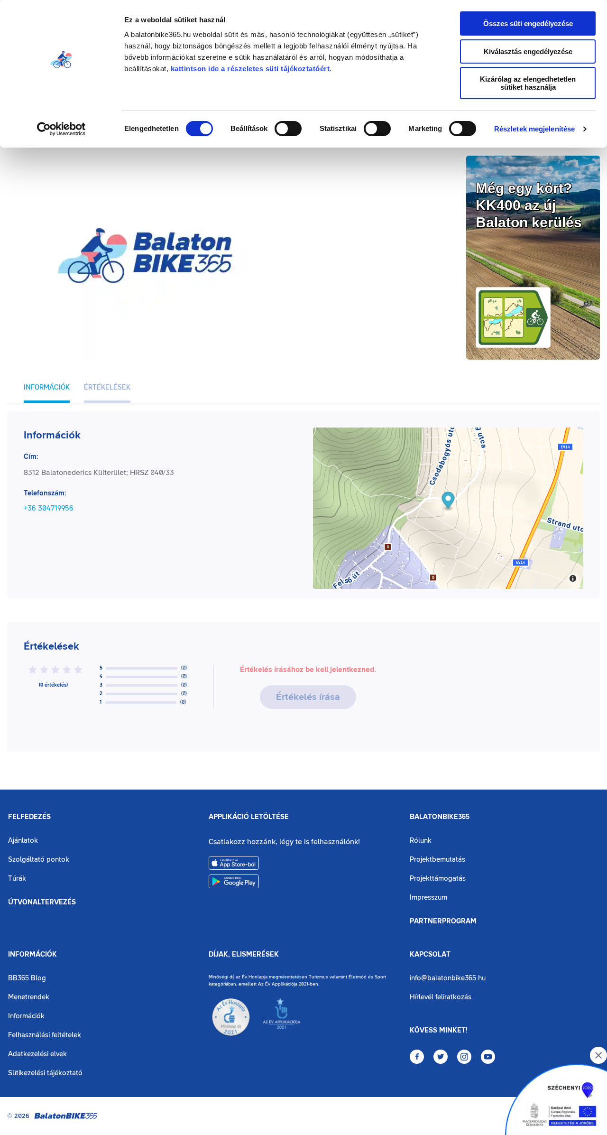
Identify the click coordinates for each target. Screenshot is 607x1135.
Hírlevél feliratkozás (440, 997)
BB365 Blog (27, 978)
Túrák (17, 878)
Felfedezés (29, 817)
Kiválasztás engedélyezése (528, 51)
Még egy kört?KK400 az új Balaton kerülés (529, 205)
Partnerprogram (443, 921)
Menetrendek (28, 997)
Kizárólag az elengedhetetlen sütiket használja (528, 83)
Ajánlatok (23, 840)
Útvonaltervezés (42, 902)
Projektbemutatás (437, 859)
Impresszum (428, 897)
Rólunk (421, 840)
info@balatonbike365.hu (448, 978)
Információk (32, 954)
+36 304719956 (49, 508)
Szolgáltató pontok (38, 859)
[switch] (288, 128)
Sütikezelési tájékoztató (45, 1073)
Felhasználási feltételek (44, 1035)
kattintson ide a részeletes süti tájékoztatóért (250, 69)
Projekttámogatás (438, 878)
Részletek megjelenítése (534, 129)
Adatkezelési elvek (37, 1054)
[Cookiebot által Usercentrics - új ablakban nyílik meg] (61, 129)
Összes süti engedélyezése (528, 23)
